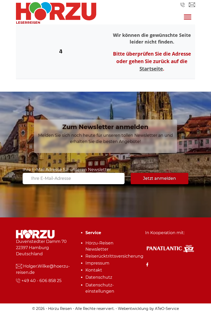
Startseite (151, 68)
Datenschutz (98, 277)
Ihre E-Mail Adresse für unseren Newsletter (67, 169)
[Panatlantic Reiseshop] (170, 248)
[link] (56, 9)
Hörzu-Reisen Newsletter (99, 246)
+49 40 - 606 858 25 (41, 280)
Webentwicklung (133, 308)
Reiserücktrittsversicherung (107, 256)
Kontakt (93, 270)
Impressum (97, 263)
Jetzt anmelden (159, 178)
